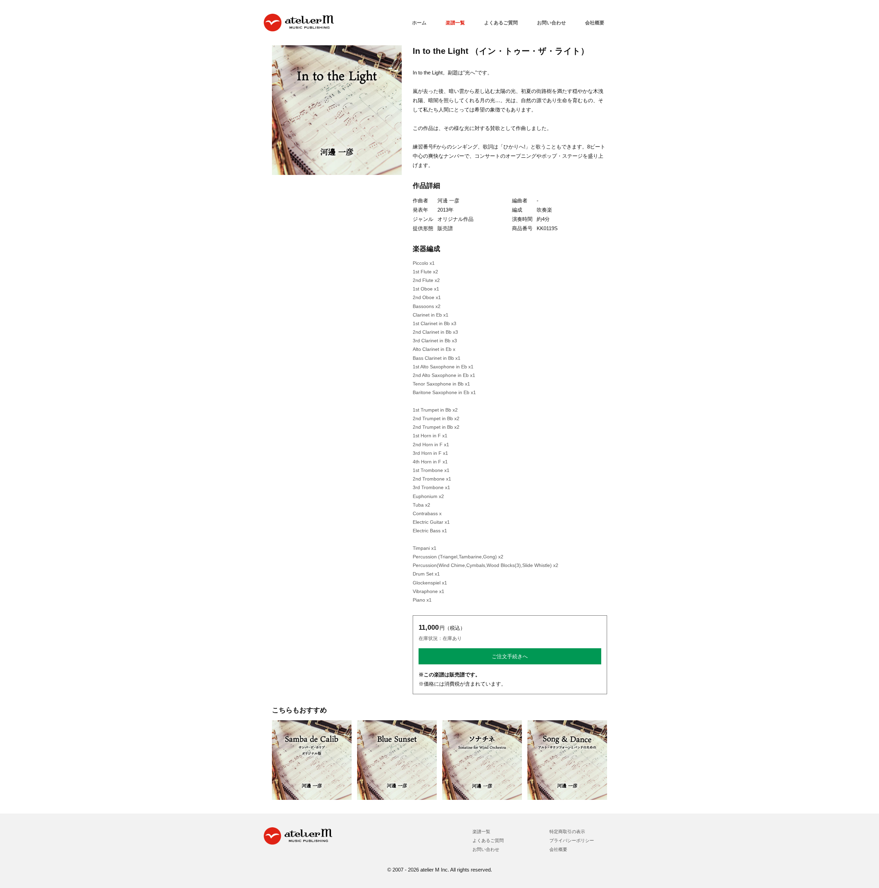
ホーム (419, 22)
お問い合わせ (551, 22)
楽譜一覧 (455, 22)
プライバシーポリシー (571, 840)
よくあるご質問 (501, 22)
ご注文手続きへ (510, 656)
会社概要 (594, 22)
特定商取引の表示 (567, 831)
